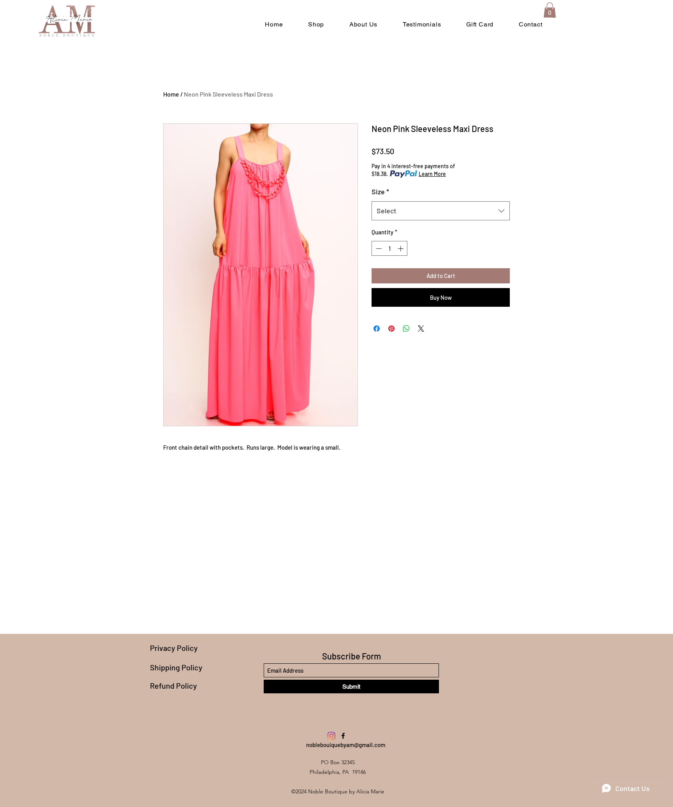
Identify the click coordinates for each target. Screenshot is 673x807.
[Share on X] (421, 328)
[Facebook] (343, 736)
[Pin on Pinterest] (391, 328)
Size (380, 191)
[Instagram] (331, 736)
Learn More (432, 174)
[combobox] (441, 211)
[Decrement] (378, 248)
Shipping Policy (176, 667)
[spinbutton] (389, 248)
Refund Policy (173, 685)
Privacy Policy (174, 647)
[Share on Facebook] (376, 328)
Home (171, 94)
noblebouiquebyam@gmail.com (345, 744)
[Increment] (401, 248)
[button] (549, 10)
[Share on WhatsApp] (406, 328)
